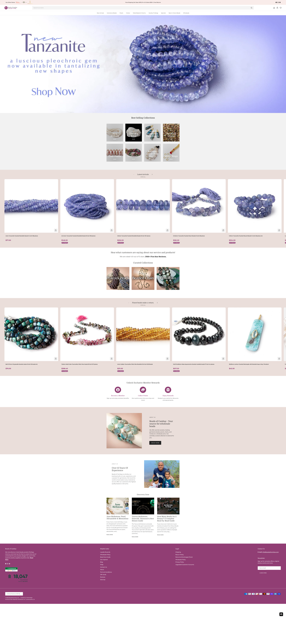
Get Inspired (104, 559)
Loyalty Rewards (105, 552)
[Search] (251, 8)
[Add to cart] (55, 230)
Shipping (178, 552)
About (102, 569)
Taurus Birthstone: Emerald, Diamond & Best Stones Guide (143, 519)
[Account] (274, 8)
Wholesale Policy (105, 554)
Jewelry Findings (153, 13)
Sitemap (102, 579)
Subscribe (263, 573)
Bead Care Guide (105, 557)
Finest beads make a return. (143, 303)
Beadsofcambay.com (14, 597)
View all (143, 176)
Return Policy (179, 554)
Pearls (121, 13)
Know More (155, 443)
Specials (163, 13)
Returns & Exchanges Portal (184, 557)
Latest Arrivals (143, 174)
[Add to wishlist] (6, 181)
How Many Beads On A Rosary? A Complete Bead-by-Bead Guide (166, 519)
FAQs (101, 564)
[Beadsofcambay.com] (10, 7)
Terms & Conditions (106, 572)
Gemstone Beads (112, 13)
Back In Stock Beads (174, 13)
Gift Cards (103, 574)
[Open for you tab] (281, 614)
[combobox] (143, 8)
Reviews (102, 577)
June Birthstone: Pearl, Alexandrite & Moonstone (117, 518)
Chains (128, 13)
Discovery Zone (143, 494)
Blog (101, 562)
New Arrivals (100, 13)
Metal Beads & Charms (139, 13)
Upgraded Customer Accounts (184, 564)
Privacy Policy (179, 562)
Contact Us (103, 567)
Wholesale (186, 13)
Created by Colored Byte (26, 597)
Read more (110, 534)
